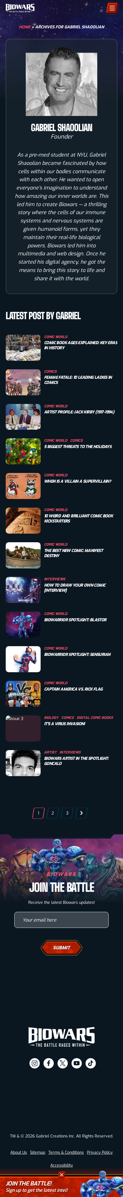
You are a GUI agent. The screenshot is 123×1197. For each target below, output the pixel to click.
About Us (18, 1152)
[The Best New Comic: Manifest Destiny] (23, 555)
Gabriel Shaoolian (61, 127)
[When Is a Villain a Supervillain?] (23, 486)
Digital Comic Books (95, 717)
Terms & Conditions (66, 1152)
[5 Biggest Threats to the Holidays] (23, 451)
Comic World (55, 337)
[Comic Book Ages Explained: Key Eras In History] (23, 348)
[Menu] (112, 8)
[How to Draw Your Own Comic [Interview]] (23, 590)
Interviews (54, 579)
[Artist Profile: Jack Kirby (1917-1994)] (23, 417)
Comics (50, 371)
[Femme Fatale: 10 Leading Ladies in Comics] (23, 382)
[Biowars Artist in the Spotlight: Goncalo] (23, 763)
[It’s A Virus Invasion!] (23, 728)
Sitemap (37, 1152)
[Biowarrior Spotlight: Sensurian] (23, 659)
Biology (51, 717)
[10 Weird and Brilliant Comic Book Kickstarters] (23, 521)
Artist (50, 752)
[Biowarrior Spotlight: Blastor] (23, 625)
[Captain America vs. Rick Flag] (23, 694)
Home (24, 27)
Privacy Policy (100, 1152)
